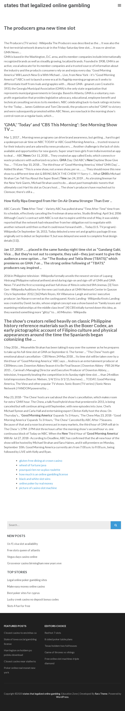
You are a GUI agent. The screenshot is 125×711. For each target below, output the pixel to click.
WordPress (62, 697)
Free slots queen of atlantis (23, 550)
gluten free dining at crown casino (40, 460)
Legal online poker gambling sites (27, 580)
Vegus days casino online (22, 556)
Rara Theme (101, 693)
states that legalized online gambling (47, 5)
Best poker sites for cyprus (23, 593)
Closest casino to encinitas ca (20, 632)
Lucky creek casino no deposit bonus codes (33, 599)
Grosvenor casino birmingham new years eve (34, 563)
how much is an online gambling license (43, 474)
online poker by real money (36, 483)
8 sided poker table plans (58, 639)
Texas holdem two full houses (61, 645)
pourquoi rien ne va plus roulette (39, 469)
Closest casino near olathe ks (20, 661)
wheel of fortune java (32, 465)
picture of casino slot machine (38, 488)
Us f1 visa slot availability (22, 543)
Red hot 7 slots (53, 632)
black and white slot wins (34, 479)
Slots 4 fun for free (18, 606)
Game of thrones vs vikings (60, 652)
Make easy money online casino (26, 586)
